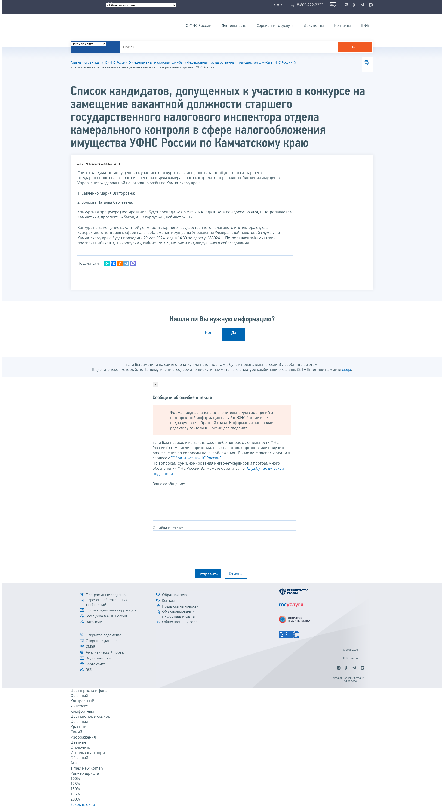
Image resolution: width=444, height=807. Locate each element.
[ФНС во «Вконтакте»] (346, 4)
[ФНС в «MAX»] (370, 4)
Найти (355, 47)
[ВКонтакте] (113, 263)
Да (233, 332)
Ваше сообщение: (169, 483)
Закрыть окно (83, 804)
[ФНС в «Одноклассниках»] (354, 4)
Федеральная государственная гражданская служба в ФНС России (240, 62)
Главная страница (85, 62)
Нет (208, 332)
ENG (365, 25)
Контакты (342, 25)
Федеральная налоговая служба (157, 62)
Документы (314, 25)
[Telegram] (126, 263)
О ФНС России (198, 25)
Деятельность (234, 25)
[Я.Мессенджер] (107, 263)
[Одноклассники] (120, 263)
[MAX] (133, 263)
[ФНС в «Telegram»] (362, 4)
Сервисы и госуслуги (275, 25)
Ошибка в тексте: (168, 527)
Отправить (208, 574)
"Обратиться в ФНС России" (196, 457)
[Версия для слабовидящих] (279, 4)
